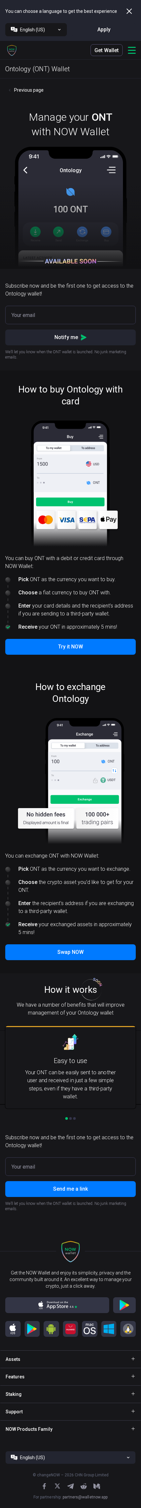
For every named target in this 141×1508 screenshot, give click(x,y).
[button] (11, 50)
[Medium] (97, 1486)
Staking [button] (14, 1394)
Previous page (29, 90)
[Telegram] (70, 1486)
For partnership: (70, 1497)
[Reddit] (84, 1486)
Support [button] (14, 1411)
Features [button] (15, 1376)
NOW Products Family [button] (29, 1429)
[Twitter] (57, 1486)
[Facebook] (44, 1486)
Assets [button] (13, 1359)
